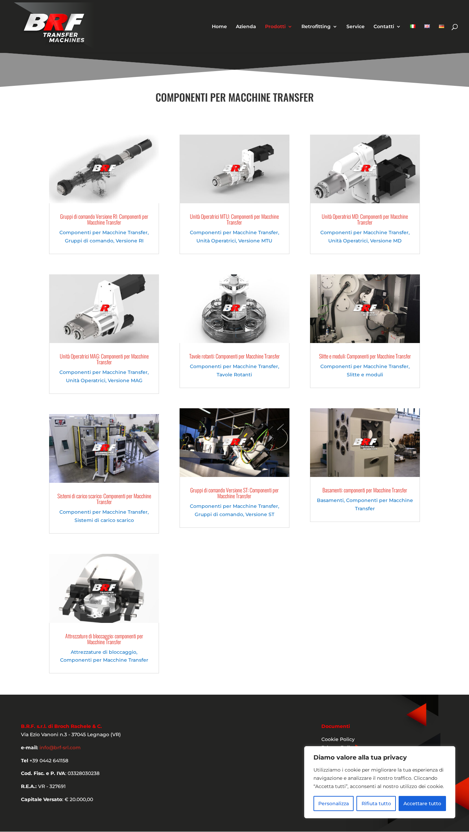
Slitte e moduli (365, 375)
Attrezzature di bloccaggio (103, 652)
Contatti (384, 27)
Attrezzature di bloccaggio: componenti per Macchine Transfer (104, 639)
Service (355, 27)
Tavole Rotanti (234, 375)
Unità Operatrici (85, 380)
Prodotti (275, 27)
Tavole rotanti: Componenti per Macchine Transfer (234, 356)
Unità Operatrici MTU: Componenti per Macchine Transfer (234, 219)
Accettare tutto (422, 803)
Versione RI (130, 241)
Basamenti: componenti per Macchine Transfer (364, 490)
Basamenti (330, 500)
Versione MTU (255, 241)
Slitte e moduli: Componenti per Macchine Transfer (365, 356)
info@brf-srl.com (60, 747)
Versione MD (386, 241)
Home (219, 27)
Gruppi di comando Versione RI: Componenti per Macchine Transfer (104, 219)
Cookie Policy (338, 739)
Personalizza (333, 803)
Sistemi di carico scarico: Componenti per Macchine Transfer (104, 499)
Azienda (246, 27)
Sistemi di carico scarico (104, 520)
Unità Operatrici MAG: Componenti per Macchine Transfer (104, 359)
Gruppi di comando (89, 241)
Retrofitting (316, 27)
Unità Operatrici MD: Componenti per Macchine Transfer (365, 219)
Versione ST (259, 514)
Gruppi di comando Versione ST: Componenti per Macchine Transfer (234, 493)
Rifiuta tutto (376, 803)
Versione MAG (125, 380)
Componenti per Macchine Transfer (103, 232)
